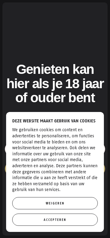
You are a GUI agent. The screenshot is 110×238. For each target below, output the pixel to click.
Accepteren (55, 220)
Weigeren (55, 203)
